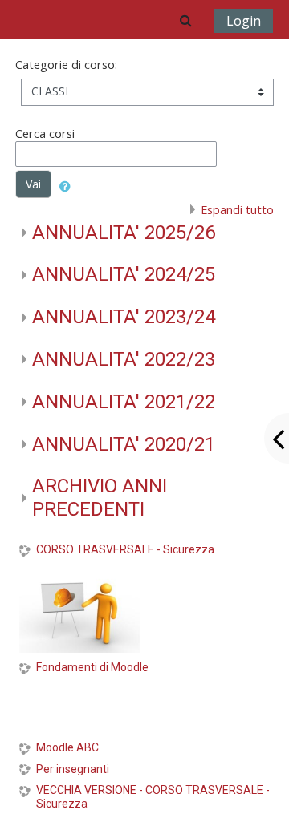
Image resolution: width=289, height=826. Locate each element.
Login (243, 21)
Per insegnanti (72, 769)
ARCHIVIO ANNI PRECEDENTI (99, 497)
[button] (186, 20)
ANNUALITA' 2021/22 (123, 402)
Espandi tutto (237, 209)
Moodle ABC (67, 747)
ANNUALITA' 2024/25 (123, 274)
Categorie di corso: (66, 64)
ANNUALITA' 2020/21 (123, 444)
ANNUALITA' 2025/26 (123, 232)
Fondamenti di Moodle (92, 667)
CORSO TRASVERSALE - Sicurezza (125, 549)
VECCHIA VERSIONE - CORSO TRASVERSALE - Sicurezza (153, 796)
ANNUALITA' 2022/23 (123, 359)
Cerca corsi (45, 133)
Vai (33, 184)
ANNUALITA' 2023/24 (123, 317)
